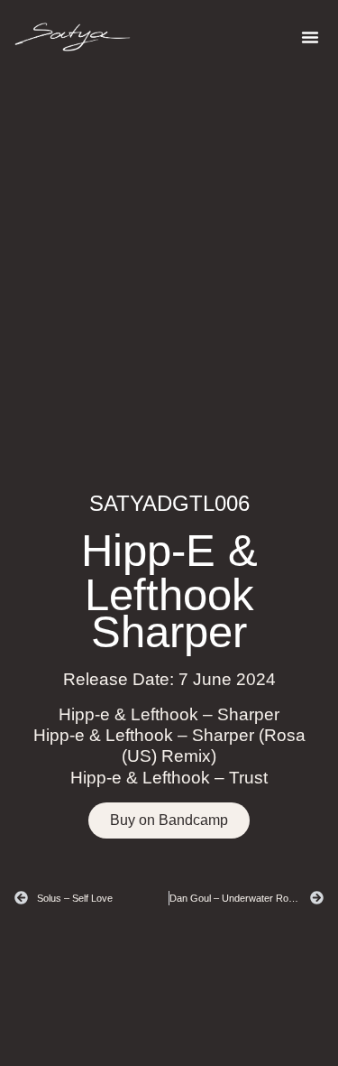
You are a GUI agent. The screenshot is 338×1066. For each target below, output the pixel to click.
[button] (310, 37)
